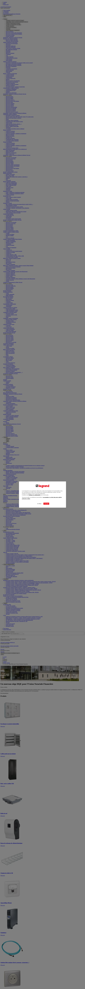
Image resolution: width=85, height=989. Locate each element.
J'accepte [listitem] (46, 503)
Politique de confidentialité (34, 494)
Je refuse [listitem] (39, 503)
